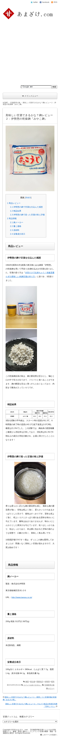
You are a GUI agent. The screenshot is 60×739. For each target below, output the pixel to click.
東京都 (32, 682)
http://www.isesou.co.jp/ (21, 597)
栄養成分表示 (17, 234)
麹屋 (27, 682)
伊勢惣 (47, 682)
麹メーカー (16, 222)
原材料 (14, 230)
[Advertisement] (30, 52)
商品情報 (12, 218)
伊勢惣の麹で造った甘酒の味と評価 (27, 215)
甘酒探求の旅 (49, 685)
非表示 (28, 198)
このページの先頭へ (49, 735)
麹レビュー (50, 688)
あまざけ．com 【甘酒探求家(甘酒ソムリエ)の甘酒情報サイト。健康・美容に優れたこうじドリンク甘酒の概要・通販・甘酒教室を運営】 (29, 731)
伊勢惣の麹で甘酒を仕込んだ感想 (26, 207)
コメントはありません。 (32, 685)
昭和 (52, 682)
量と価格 (15, 226)
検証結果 (15, 211)
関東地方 (40, 682)
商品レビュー (14, 203)
